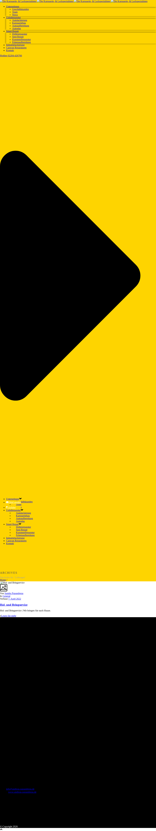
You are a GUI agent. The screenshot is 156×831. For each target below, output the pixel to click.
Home (3, 580)
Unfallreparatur (13, 17)
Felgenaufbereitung (21, 42)
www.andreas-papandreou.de (22, 792)
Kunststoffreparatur (21, 39)
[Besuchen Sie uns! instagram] (7, 823)
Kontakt (10, 50)
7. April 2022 (14, 599)
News (15, 14)
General (6, 596)
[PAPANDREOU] (73, 1)
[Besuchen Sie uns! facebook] (2, 823)
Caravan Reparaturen (16, 47)
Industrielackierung (15, 45)
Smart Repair (12, 31)
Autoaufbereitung (20, 25)
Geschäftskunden (20, 9)
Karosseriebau (19, 23)
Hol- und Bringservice (13, 604)
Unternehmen (12, 6)
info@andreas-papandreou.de (20, 789)
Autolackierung (19, 20)
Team (15, 12)
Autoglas (16, 28)
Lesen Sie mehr (8, 615)
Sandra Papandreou (14, 593)
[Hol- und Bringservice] (0, 582)
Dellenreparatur (19, 34)
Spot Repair (18, 36)
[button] (13, 502)
